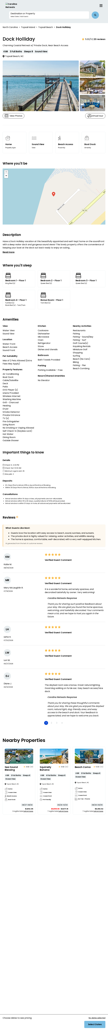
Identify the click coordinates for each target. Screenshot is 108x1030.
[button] (49, 15)
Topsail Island (28, 27)
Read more (8, 252)
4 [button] (62, 722)
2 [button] (51, 722)
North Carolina (10, 27)
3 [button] (56, 722)
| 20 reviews (98, 39)
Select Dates (95, 1024)
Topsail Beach (45, 27)
